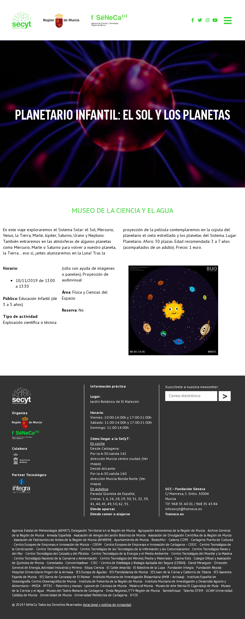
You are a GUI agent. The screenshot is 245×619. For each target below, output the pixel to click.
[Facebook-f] (192, 20)
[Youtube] (215, 20)
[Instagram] (207, 20)
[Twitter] (200, 20)
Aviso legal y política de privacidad (107, 605)
